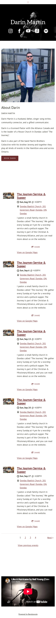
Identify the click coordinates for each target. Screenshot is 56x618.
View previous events (28, 545)
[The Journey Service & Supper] (8, 198)
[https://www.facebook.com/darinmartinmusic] (19, 31)
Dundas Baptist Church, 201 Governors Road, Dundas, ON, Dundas (33, 210)
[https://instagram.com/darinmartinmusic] (10, 31)
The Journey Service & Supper (31, 196)
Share (37, 247)
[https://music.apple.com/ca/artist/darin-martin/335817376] (37, 31)
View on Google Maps (27, 252)
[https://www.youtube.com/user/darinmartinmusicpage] (28, 31)
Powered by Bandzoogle (28, 614)
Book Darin (10, 158)
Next (49, 537)
